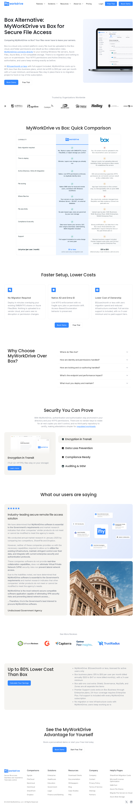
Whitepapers (73, 783)
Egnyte (29, 775)
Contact (92, 779)
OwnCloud (31, 787)
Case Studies (73, 791)
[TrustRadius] (109, 643)
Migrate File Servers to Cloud (121, 793)
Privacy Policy (94, 783)
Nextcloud (31, 783)
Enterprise (52, 775)
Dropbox (30, 795)
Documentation (74, 779)
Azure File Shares (116, 789)
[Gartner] (84, 643)
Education (51, 783)
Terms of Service (95, 787)
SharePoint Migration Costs (120, 775)
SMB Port (113, 785)
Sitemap (92, 791)
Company (92, 775)
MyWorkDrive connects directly (18, 52)
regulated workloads (86, 426)
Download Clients (75, 775)
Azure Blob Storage (117, 797)
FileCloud (30, 779)
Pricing (89, 4)
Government (52, 787)
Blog (70, 787)
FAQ (69, 795)
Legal (50, 791)
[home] (13, 4)
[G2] (47, 643)
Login (101, 4)
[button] (40, 3)
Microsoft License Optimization (117, 780)
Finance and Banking (55, 795)
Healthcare (52, 779)
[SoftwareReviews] (28, 643)
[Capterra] (63, 643)
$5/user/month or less (17, 66)
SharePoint (31, 791)
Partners (92, 795)
